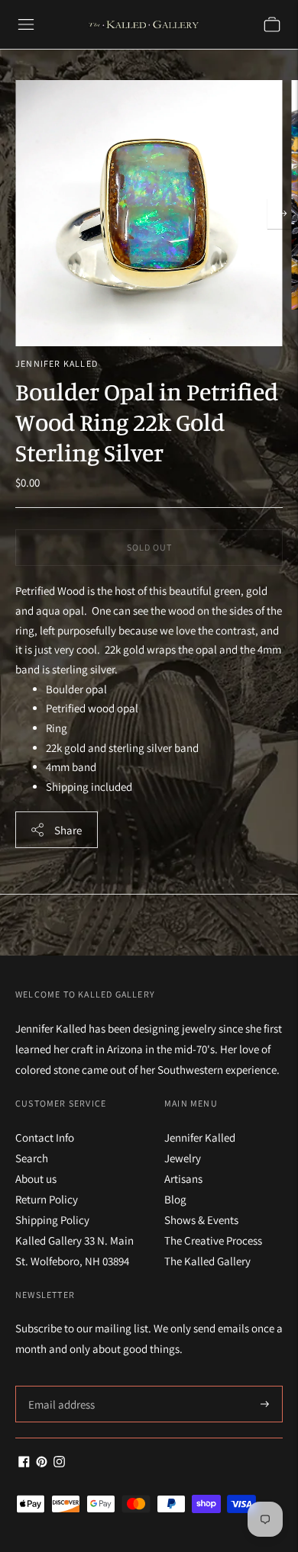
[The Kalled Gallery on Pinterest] (41, 1463)
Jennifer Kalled (56, 363)
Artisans (183, 1178)
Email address (59, 1386)
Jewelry (182, 1158)
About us (36, 1178)
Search (31, 1158)
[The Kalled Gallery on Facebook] (24, 1463)
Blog (175, 1199)
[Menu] (26, 24)
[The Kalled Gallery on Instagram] (59, 1463)
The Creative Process (213, 1240)
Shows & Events (201, 1220)
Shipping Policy (52, 1220)
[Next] (282, 213)
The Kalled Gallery (207, 1261)
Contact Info (44, 1137)
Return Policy (46, 1199)
